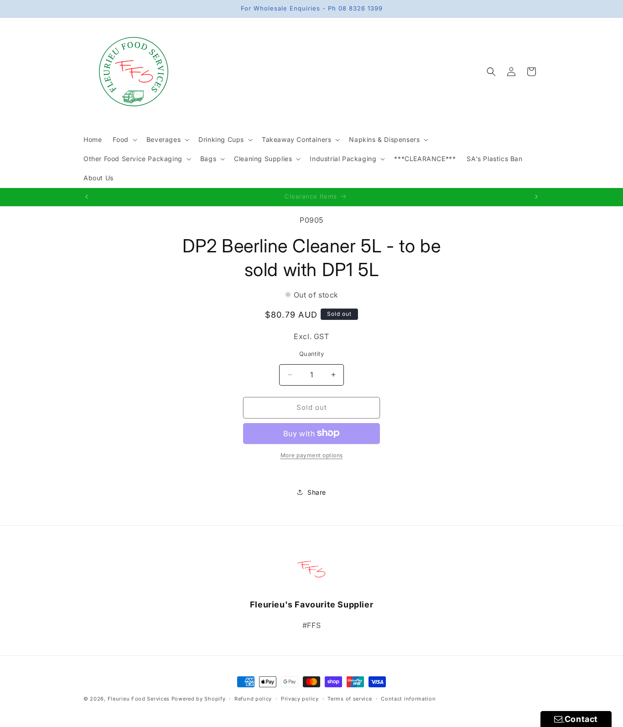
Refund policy (253, 698)
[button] (123, 139)
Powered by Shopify (198, 699)
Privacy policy (300, 698)
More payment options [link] (311, 454)
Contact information (408, 698)
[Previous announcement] (87, 196)
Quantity (311, 353)
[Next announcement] (536, 196)
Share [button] (316, 492)
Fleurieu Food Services (139, 699)
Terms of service (349, 698)
